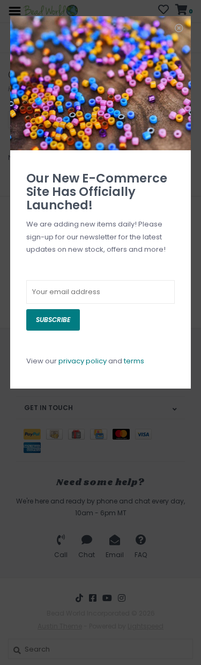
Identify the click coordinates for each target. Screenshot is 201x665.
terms (134, 361)
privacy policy (82, 361)
